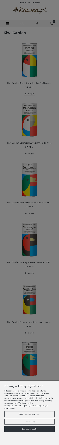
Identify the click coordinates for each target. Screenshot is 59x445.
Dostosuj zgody (29, 422)
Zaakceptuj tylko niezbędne (29, 414)
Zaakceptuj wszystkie (29, 429)
